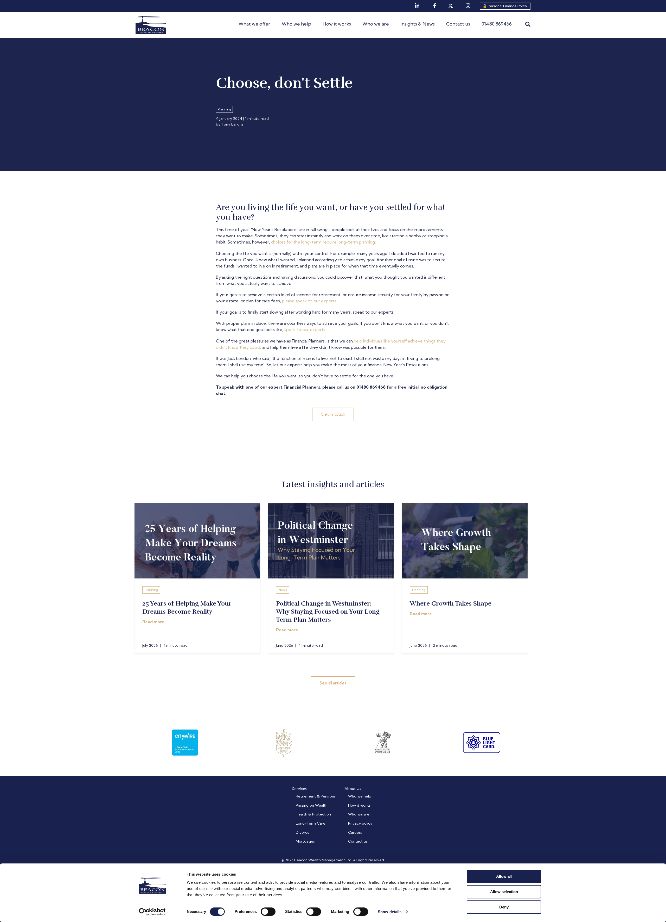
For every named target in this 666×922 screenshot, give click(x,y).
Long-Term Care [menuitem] (310, 823)
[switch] (268, 911)
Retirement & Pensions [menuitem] (316, 796)
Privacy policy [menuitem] (360, 823)
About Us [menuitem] (352, 788)
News (282, 590)
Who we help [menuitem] (359, 796)
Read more (153, 621)
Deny (504, 907)
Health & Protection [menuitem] (313, 814)
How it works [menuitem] (359, 805)
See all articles (333, 683)
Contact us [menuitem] (357, 841)
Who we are (375, 24)
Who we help (296, 24)
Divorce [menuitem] (303, 832)
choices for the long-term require (304, 242)
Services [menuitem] (299, 788)
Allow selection (504, 891)
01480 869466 (497, 24)
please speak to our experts (309, 300)
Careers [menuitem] (355, 832)
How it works (337, 24)
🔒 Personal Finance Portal (505, 6)
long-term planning (356, 242)
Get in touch (333, 414)
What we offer (254, 24)
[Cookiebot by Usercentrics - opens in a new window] (152, 912)
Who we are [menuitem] (358, 814)
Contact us (458, 24)
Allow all (504, 876)
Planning (151, 590)
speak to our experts (304, 329)
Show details (389, 911)
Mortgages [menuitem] (305, 841)
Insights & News (417, 24)
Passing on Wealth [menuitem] (312, 805)
